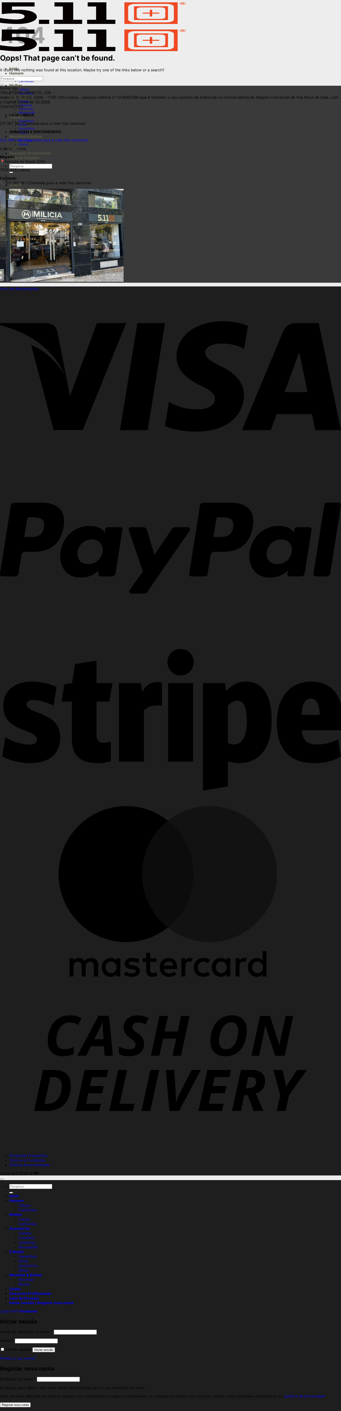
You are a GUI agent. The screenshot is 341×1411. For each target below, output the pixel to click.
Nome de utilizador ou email (26, 1331)
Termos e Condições (27, 1160)
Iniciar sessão (43, 1350)
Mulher (15, 85)
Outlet (15, 1288)
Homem (16, 73)
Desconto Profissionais (30, 153)
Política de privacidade (29, 1164)
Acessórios (27, 128)
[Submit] (11, 172)
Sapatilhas (28, 1256)
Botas (24, 1261)
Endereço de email (18, 1379)
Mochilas (26, 1279)
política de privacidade (305, 1396)
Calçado (16, 1251)
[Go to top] (2, 1179)
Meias (24, 1270)
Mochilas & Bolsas (25, 136)
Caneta (25, 1233)
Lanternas (26, 109)
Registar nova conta (15, 1405)
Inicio (14, 1196)
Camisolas (26, 81)
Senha (7, 1340)
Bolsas (23, 144)
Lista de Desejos (24, 157)
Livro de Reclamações (19, 288)
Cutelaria (25, 105)
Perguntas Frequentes (28, 1155)
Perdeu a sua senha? (18, 1358)
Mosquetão (28, 1247)
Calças (24, 89)
